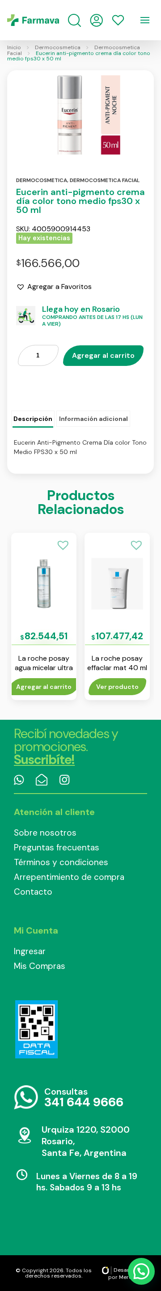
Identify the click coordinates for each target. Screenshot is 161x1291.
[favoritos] (118, 20)
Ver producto (117, 687)
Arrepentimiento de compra (69, 877)
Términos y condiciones (61, 862)
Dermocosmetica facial (105, 180)
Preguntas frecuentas (56, 847)
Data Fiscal (36, 1029)
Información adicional (93, 419)
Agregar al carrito (103, 355)
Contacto (33, 891)
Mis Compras (39, 966)
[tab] (33, 419)
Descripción (32, 419)
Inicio (14, 47)
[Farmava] (33, 20)
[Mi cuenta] (96, 20)
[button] (54, 286)
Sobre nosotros (45, 832)
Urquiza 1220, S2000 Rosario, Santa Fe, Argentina (86, 1141)
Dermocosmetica (57, 47)
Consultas (83, 1098)
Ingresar (30, 951)
